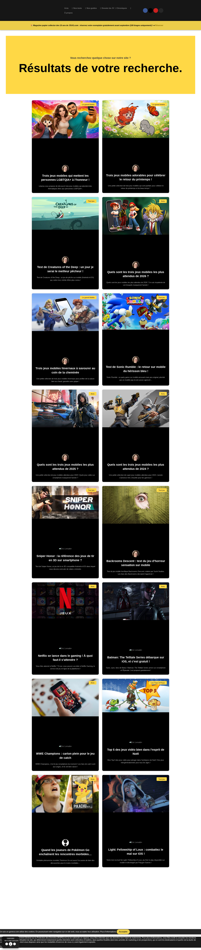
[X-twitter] (150, 10)
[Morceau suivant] (14, 944)
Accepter (123, 932)
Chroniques (121, 8)
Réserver (159, 25)
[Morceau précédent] (6, 944)
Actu (66, 8)
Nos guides (92, 8)
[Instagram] (161, 10)
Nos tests (77, 8)
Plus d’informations (108, 932)
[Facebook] (145, 10)
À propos (68, 13)
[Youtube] (155, 10)
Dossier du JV (108, 8)
